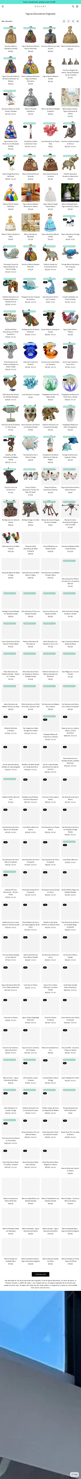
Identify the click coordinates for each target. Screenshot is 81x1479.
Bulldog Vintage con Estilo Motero (30, 521)
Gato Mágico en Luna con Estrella (70, 672)
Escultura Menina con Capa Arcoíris (50, 47)
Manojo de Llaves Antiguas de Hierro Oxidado (50, 521)
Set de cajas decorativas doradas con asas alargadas (11, 765)
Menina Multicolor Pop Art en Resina (70, 1169)
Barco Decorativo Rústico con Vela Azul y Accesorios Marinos (70, 581)
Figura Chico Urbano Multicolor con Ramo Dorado (50, 987)
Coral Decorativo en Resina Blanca (50, 828)
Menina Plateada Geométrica (30, 110)
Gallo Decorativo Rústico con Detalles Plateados (11, 395)
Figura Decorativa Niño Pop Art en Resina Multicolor (11, 986)
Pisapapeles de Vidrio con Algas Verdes (50, 395)
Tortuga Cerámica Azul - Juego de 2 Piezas (70, 456)
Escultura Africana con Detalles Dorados (50, 612)
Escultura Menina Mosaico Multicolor (30, 265)
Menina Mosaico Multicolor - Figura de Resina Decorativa (31, 78)
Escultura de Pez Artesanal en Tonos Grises (11, 425)
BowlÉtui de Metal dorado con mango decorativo (30, 765)
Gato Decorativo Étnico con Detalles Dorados (31, 612)
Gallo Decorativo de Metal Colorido (10, 547)
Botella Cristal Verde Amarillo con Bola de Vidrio (50, 923)
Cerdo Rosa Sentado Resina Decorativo (70, 986)
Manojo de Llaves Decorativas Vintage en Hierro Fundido (70, 522)
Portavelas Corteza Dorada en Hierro (50, 891)
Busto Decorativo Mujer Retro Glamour (31, 1163)
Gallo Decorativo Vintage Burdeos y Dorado (70, 612)
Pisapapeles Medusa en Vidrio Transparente (70, 425)
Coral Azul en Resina (31, 985)
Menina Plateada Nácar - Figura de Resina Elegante (70, 1229)
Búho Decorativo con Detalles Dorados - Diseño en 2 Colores (10, 674)
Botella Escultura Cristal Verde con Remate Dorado (10, 923)
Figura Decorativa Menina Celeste (50, 235)
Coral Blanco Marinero (70, 859)
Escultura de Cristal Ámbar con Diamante (50, 363)
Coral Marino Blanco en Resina (30, 828)
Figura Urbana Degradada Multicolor (30, 1018)
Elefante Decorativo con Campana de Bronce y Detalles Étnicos (11, 299)
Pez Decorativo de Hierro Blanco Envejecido (10, 860)
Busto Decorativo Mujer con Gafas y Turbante (11, 1163)
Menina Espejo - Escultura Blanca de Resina (70, 1199)
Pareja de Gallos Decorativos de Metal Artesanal (31, 548)
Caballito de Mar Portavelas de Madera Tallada (10, 457)
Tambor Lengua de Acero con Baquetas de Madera (50, 1109)
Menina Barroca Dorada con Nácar (50, 1260)
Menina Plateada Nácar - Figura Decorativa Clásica (70, 205)
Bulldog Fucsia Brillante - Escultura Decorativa (30, 798)
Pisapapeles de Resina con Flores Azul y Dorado (70, 395)
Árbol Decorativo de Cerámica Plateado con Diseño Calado (10, 364)
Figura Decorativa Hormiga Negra (70, 235)
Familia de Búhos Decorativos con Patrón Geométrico (11, 331)
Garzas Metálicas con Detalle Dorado (50, 547)
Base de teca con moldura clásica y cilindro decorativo (70, 730)
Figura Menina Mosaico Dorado (50, 77)
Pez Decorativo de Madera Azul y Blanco (50, 705)
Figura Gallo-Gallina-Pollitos (70, 330)
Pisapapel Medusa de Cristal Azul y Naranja (50, 735)
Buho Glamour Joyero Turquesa (30, 1079)
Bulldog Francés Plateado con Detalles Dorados (10, 612)
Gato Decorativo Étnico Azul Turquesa (50, 298)
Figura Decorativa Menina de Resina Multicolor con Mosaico (10, 78)
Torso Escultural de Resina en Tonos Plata (11, 1139)
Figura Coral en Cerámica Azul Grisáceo (30, 1048)
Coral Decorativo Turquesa (30, 394)
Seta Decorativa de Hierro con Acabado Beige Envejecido (70, 924)
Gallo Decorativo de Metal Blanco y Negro (30, 573)
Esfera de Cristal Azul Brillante (30, 363)
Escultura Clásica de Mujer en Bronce (70, 142)
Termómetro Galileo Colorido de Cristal (30, 142)
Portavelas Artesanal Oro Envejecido (30, 891)
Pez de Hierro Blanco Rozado (70, 956)
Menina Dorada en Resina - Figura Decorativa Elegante (30, 1260)
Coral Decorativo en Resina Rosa (50, 142)
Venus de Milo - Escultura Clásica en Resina (70, 1048)
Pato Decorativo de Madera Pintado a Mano (50, 573)
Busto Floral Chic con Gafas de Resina (70, 1133)
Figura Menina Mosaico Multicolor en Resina (30, 205)
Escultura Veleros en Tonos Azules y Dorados (11, 110)
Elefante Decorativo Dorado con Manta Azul (70, 175)
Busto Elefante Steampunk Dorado (50, 330)
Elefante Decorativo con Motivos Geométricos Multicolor (50, 674)
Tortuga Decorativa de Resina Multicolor (70, 1109)
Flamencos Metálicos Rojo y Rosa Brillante (70, 547)
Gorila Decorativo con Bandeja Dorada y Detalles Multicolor (70, 760)
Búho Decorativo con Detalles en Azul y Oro (50, 642)
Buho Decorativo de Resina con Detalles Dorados (31, 425)
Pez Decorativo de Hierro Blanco (70, 798)
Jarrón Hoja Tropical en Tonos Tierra (70, 363)
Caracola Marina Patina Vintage (50, 1079)
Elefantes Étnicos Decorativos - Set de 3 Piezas (10, 892)
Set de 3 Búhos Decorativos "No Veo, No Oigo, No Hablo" (31, 489)
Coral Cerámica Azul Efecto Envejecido (70, 1018)
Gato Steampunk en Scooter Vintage (10, 1109)
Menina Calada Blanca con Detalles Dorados (30, 1199)
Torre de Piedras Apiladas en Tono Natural (10, 956)
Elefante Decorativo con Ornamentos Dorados (50, 425)
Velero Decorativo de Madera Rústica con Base (10, 705)
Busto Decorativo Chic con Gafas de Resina (30, 1133)
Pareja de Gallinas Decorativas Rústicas (50, 488)
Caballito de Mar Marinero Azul (10, 798)
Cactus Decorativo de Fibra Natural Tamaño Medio (11, 642)
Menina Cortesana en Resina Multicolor (11, 1199)
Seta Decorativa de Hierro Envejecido (30, 860)
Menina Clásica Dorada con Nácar (11, 235)
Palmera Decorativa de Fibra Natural (30, 642)
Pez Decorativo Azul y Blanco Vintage (30, 456)
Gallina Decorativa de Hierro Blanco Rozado (30, 956)
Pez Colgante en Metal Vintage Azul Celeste (30, 729)
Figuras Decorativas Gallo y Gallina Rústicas (70, 488)
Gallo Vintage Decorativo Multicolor (10, 175)
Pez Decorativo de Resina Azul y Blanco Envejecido (70, 705)
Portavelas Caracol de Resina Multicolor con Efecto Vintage (10, 266)
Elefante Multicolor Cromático (10, 729)
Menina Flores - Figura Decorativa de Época (10, 1079)
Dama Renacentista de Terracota (50, 175)
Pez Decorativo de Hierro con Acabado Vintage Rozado (70, 829)
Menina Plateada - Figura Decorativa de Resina (30, 1229)
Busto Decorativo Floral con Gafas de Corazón (50, 1133)
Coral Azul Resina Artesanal (50, 1018)
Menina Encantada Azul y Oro (50, 1048)
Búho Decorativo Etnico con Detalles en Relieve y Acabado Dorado (30, 674)
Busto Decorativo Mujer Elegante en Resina (50, 1163)
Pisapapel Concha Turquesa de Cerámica (31, 298)
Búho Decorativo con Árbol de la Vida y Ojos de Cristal (31, 705)
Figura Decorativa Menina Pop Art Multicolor (30, 47)
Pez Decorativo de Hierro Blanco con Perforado (10, 828)
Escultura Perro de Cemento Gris (11, 488)
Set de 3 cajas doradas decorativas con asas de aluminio (50, 766)
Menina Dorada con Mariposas (30, 235)
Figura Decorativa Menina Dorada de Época (70, 642)
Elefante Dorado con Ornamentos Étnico (50, 265)
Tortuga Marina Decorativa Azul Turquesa (70, 265)
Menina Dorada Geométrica (70, 46)
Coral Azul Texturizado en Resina (50, 798)
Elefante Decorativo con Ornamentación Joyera (31, 1109)
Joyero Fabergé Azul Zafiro (70, 1078)
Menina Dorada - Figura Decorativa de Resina (50, 1229)
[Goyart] (40, 6)
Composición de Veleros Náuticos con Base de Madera (50, 457)
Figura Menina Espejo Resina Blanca (50, 205)
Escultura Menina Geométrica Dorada (10, 47)
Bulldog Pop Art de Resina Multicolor (30, 330)
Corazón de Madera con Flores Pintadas (70, 298)
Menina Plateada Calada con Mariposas (11, 1229)
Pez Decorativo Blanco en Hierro (50, 956)
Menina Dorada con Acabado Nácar (10, 1260)
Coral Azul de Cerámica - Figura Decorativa (10, 1048)
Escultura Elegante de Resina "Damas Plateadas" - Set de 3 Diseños (70, 72)
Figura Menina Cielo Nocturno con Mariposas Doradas (11, 143)
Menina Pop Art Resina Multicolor (10, 205)
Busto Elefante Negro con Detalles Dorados (70, 891)
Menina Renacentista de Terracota (30, 175)
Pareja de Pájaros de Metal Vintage (11, 573)
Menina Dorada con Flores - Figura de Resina (70, 1260)
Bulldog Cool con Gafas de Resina (10, 521)
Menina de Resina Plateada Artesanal (50, 110)
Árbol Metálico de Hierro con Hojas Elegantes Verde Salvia (30, 924)
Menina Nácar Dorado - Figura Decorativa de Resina (70, 111)
